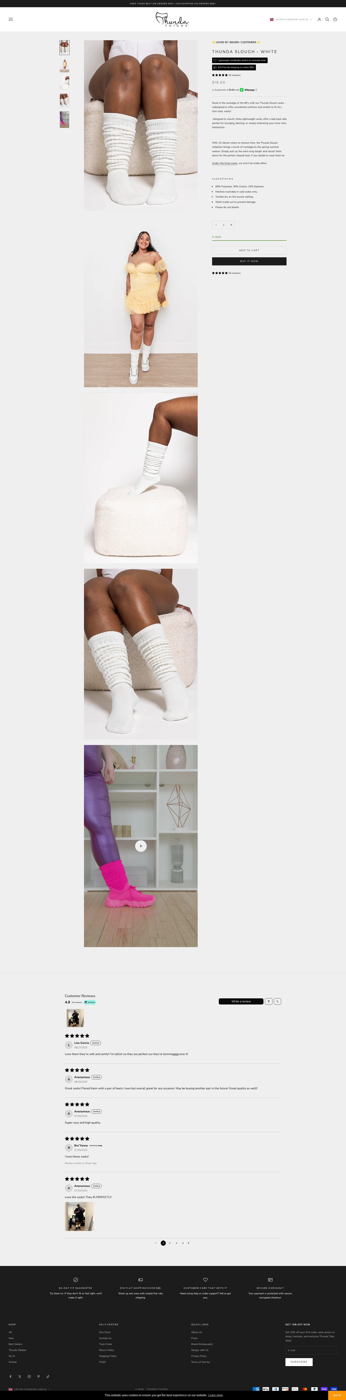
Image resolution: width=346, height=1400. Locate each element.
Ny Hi (12, 1356)
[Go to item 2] (64, 65)
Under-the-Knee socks (224, 163)
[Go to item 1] (64, 47)
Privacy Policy (199, 1356)
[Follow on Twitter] (20, 1376)
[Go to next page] (189, 1243)
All (10, 1332)
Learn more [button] (215, 1395)
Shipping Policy (107, 1356)
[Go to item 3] (64, 83)
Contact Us (105, 1338)
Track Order (105, 1344)
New (11, 1338)
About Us (196, 1332)
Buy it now (249, 261)
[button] (220, 75)
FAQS (102, 1362)
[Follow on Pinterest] (38, 1376)
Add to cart (249, 250)
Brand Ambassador (202, 1344)
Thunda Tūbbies (17, 1350)
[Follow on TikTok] (48, 1376)
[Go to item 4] (64, 100)
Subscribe (299, 1362)
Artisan (13, 1362)
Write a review (241, 1001)
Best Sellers (15, 1344)
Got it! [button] (337, 1395)
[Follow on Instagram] (29, 1376)
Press (194, 1338)
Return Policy (106, 1350)
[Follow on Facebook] (10, 1376)
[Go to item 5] (64, 119)
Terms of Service (200, 1362)
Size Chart (104, 1332)
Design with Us (200, 1350)
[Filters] (268, 1001)
